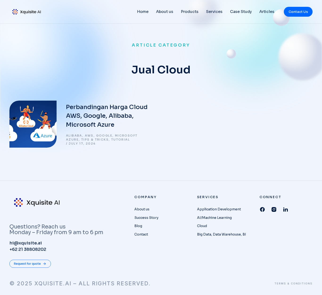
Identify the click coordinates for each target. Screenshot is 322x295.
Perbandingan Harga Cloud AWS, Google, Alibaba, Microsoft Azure (107, 115)
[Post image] (33, 124)
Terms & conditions (293, 283)
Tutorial (120, 139)
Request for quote (27, 263)
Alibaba (74, 135)
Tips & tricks (95, 139)
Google (104, 135)
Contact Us (298, 12)
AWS (89, 135)
